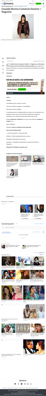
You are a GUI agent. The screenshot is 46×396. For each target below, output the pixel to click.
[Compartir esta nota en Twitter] (3, 62)
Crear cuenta (41, 223)
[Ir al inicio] (9, 3)
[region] (23, 238)
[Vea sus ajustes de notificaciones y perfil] (43, 3)
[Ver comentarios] (44, 6)
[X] (18, 384)
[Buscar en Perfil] (43, 1)
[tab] (6, 232)
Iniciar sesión (36, 223)
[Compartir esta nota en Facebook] (3, 58)
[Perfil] (23, 381)
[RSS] (27, 384)
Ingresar (32, 3)
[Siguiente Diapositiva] (43, 212)
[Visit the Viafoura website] (42, 252)
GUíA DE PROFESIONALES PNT (7, 6)
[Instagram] (24, 384)
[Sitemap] (31, 384)
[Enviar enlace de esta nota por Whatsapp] (3, 66)
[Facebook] (15, 384)
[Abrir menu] (2, 4)
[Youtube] (21, 384)
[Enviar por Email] (3, 69)
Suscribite (38, 3)
